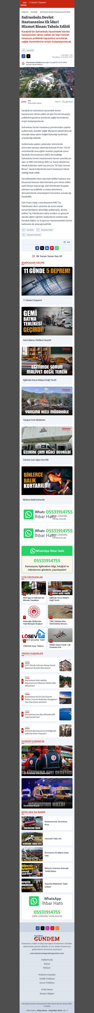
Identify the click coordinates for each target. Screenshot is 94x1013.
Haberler (25, 12)
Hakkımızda (47, 959)
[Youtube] (52, 928)
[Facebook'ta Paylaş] (23, 56)
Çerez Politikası (47, 982)
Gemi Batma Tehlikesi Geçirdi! (62, 2)
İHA (35, 102)
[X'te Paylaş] (28, 56)
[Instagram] (47, 928)
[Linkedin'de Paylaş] (47, 248)
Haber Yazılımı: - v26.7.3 (47, 1010)
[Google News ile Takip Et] (67, 102)
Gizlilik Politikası (47, 978)
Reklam (47, 967)
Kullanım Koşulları (47, 974)
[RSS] (57, 928)
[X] (43, 928)
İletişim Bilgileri (47, 993)
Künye (47, 963)
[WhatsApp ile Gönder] (57, 248)
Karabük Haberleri (34, 235)
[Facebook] (38, 928)
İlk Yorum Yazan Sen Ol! (49, 256)
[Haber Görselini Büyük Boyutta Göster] (47, 82)
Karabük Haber (47, 230)
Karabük (34, 12)
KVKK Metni (47, 989)
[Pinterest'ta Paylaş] (52, 248)
